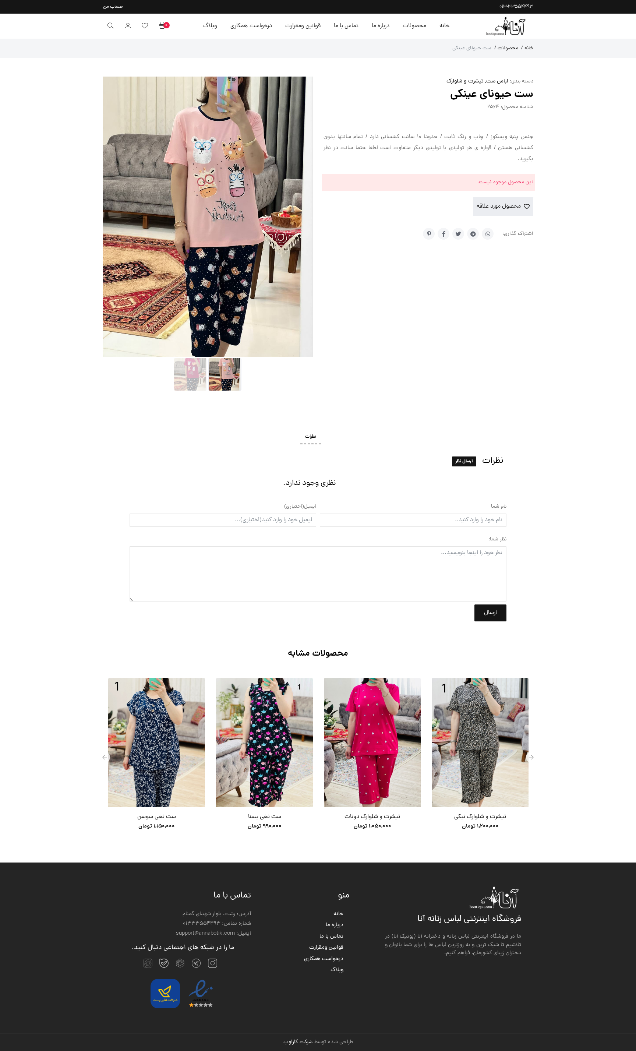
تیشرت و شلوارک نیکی (480, 817)
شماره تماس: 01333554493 (217, 924)
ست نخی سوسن (156, 817)
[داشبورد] (127, 26)
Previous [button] (104, 757)
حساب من (113, 7)
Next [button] (531, 757)
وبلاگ (210, 26)
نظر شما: (497, 539)
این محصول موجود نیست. (505, 182)
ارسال (490, 613)
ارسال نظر (464, 461)
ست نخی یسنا (264, 817)
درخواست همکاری (251, 26)
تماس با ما (346, 26)
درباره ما (380, 26)
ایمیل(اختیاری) (300, 507)
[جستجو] (110, 26)
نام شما (498, 507)
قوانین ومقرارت (303, 26)
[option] (157, 757)
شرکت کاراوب (297, 1042)
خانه (444, 26)
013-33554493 (516, 7)
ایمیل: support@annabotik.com (213, 934)
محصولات (414, 26)
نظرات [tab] (310, 437)
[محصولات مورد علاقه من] (144, 26)
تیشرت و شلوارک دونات (372, 817)
